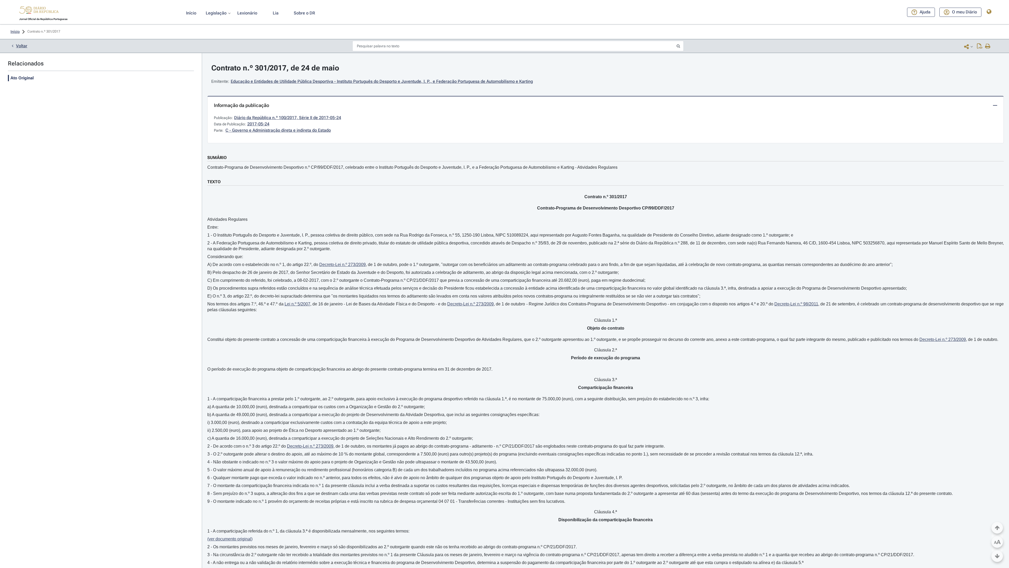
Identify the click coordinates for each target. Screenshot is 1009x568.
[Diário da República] (39, 11)
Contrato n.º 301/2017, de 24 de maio (275, 68)
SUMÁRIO (217, 157)
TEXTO (214, 181)
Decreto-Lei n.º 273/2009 (342, 264)
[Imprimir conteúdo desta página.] (988, 46)
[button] (39, 10)
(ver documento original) (230, 539)
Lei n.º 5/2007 (297, 304)
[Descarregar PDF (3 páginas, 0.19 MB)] (979, 46)
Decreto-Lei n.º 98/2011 (796, 304)
